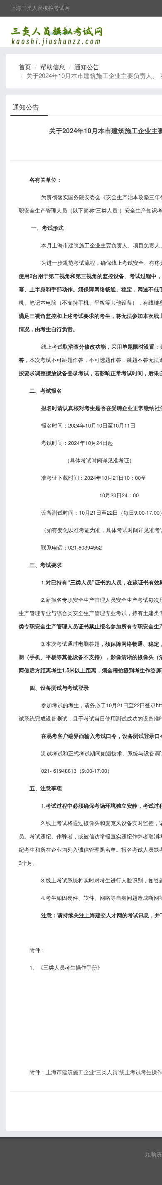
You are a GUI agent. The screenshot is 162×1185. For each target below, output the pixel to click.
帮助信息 (52, 66)
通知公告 (86, 66)
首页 (25, 66)
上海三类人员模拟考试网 (40, 8)
